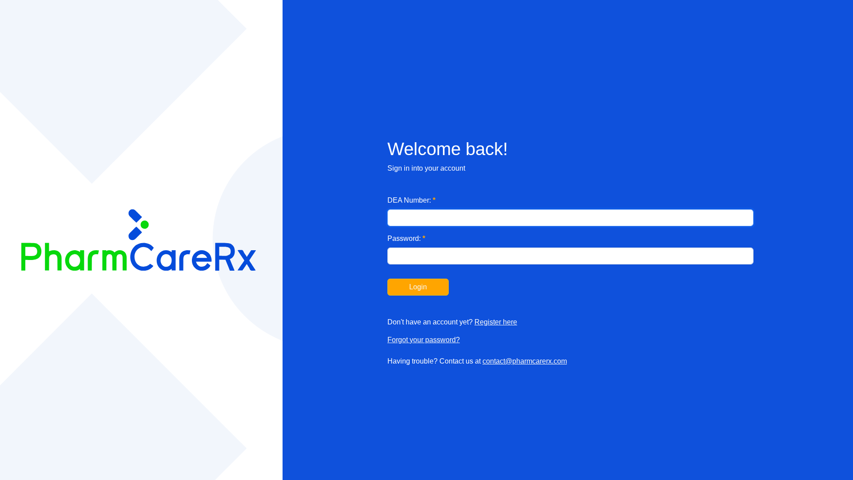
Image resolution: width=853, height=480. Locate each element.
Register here (495, 322)
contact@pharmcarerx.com (524, 361)
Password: (406, 238)
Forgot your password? (423, 340)
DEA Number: (411, 200)
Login (418, 287)
